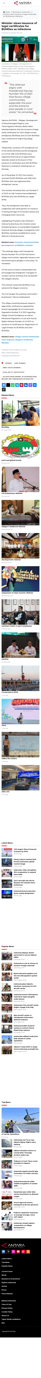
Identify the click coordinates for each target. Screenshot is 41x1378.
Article (4, 1286)
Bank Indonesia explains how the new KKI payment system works (25, 976)
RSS (3, 1323)
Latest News (7, 843)
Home (7, 12)
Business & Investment (21, 12)
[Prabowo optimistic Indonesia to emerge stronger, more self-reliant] (7, 1216)
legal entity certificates (13, 372)
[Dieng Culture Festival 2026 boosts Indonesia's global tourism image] (7, 863)
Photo (4, 1290)
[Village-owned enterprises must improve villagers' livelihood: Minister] (20, 512)
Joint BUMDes (20, 363)
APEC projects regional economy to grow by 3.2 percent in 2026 (20, 691)
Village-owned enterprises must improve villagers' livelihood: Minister (20, 340)
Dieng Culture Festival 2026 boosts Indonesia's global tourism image (25, 861)
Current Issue (7, 1271)
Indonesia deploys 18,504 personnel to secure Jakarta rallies (25, 955)
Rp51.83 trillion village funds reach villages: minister (20, 658)
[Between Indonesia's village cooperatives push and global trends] (20, 446)
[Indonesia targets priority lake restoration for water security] (7, 1174)
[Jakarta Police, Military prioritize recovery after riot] (20, 778)
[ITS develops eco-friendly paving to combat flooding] (20, 413)
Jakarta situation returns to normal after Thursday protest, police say (25, 1153)
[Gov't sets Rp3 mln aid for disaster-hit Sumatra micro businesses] (7, 884)
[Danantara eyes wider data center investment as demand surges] (7, 1195)
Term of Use (6, 1304)
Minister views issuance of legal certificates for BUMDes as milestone (19, 15)
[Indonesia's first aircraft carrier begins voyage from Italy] (7, 1008)
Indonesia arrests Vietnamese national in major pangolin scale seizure (26, 997)
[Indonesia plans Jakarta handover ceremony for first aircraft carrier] (7, 987)
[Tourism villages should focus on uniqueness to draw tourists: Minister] (20, 579)
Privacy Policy (7, 1308)
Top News (6, 1102)
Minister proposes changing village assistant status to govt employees (17, 625)
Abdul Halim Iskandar (11, 367)
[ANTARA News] (22, 3)
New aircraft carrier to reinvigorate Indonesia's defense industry (23, 1017)
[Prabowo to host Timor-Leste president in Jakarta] (7, 1164)
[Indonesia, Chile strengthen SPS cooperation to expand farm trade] (7, 873)
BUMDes (8, 363)
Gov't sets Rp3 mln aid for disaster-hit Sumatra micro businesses (24, 883)
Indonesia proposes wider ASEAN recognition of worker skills (25, 1184)
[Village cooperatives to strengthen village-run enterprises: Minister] (20, 479)
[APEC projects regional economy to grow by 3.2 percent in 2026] (20, 678)
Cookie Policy (7, 1312)
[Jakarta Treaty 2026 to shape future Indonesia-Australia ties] (7, 1050)
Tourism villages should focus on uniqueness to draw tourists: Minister (17, 592)
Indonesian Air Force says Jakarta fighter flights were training (25, 1142)
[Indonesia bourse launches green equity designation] (7, 894)
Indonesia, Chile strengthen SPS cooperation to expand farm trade (25, 872)
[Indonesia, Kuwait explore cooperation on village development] (7, 1226)
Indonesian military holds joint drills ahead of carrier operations (26, 1038)
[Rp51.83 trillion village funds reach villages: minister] (20, 645)
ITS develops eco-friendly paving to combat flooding (20, 426)
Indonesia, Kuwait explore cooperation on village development (24, 1225)
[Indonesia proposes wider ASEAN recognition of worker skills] (7, 1184)
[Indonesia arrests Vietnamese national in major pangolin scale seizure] (7, 998)
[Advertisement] (20, 818)
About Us (5, 1316)
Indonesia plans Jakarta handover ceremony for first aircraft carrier (25, 986)
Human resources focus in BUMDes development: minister (16, 558)
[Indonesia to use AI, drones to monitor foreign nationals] (7, 966)
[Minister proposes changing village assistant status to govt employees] (20, 612)
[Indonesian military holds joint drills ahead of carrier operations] (7, 1039)
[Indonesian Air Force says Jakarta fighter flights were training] (7, 1143)
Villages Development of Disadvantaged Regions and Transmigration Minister (19, 378)
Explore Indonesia (9, 1282)
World (4, 1275)
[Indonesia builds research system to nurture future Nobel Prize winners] (7, 1029)
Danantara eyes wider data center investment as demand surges (26, 1194)
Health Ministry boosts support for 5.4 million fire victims (18, 757)
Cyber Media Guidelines (11, 1319)
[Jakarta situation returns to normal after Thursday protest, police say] (7, 1154)
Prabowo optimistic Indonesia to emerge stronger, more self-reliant (26, 1215)
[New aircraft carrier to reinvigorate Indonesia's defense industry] (7, 1018)
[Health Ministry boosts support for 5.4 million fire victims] (20, 744)
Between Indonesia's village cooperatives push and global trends (19, 459)
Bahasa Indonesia (9, 1301)
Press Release (7, 1294)
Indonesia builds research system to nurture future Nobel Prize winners (24, 1028)
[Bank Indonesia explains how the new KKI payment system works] (7, 977)
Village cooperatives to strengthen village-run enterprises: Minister (20, 492)
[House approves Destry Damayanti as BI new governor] (7, 1206)
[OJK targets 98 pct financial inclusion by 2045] (20, 711)
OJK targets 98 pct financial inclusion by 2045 (19, 724)
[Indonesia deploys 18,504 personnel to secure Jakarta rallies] (7, 956)
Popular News (8, 946)
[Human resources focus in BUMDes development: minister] (20, 546)
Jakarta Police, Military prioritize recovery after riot (19, 790)
